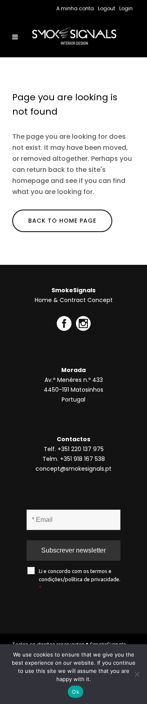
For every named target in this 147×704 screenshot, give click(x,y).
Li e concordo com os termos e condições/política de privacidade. (79, 579)
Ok (75, 691)
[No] (137, 674)
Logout (106, 8)
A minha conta (75, 8)
